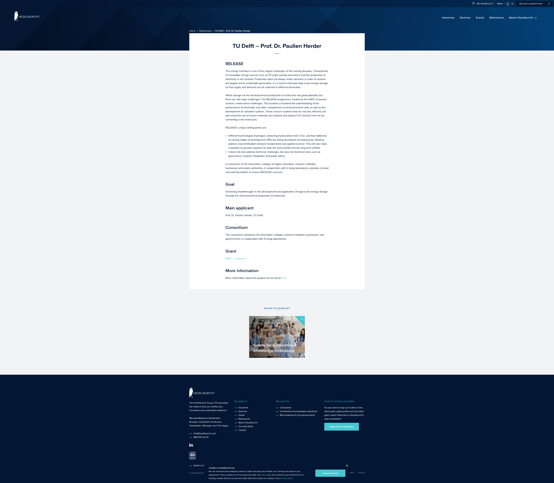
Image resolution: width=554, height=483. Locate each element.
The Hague (222, 425)
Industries (448, 17)
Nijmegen (207, 425)
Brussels (193, 421)
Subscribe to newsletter (341, 426)
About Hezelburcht (521, 17)
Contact (242, 430)
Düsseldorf (204, 421)
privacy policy (286, 478)
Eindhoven (216, 421)
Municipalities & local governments (297, 415)
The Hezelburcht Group (201, 402)
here (284, 278)
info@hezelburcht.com (204, 433)
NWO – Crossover (235, 258)
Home (192, 30)
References (497, 17)
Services (465, 17)
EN (507, 3)
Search (549, 3)
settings (263, 475)
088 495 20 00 (201, 437)
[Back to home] (27, 20)
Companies (285, 407)
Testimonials (205, 30)
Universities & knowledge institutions (298, 411)
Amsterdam (214, 418)
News (500, 3)
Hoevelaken (195, 425)
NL (512, 3)
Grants (480, 17)
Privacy (361, 472)
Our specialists (245, 426)
